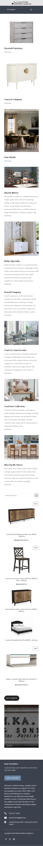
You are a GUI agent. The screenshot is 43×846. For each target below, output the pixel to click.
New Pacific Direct (13, 465)
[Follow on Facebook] (6, 839)
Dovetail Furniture (13, 48)
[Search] (36, 495)
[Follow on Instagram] (14, 839)
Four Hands (10, 157)
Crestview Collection (14, 406)
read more (7, 52)
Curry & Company (13, 99)
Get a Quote (11, 698)
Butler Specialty (12, 261)
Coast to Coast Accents (15, 350)
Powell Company (12, 292)
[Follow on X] (10, 839)
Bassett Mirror (11, 193)
